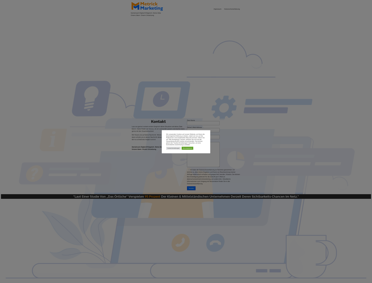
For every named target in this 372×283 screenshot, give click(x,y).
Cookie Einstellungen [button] (173, 148)
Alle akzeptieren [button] (187, 148)
